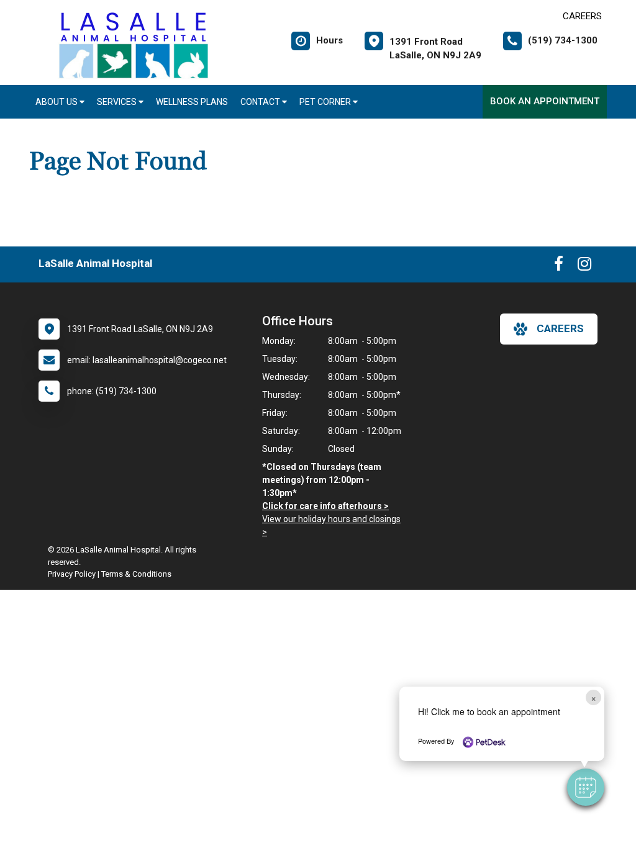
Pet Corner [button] (326, 102)
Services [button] (118, 102)
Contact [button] (261, 102)
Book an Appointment (544, 101)
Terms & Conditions (136, 574)
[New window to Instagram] (584, 266)
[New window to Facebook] (559, 266)
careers (560, 328)
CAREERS (582, 16)
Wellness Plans (192, 102)
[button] (585, 787)
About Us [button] (57, 102)
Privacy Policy (72, 574)
